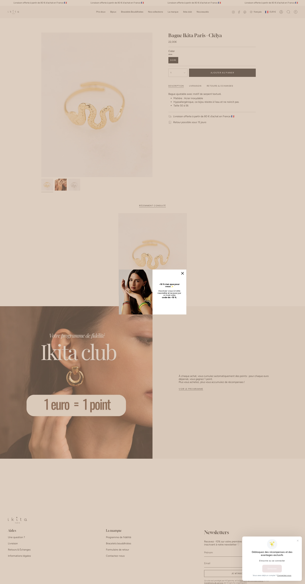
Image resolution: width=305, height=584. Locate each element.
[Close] (182, 273)
